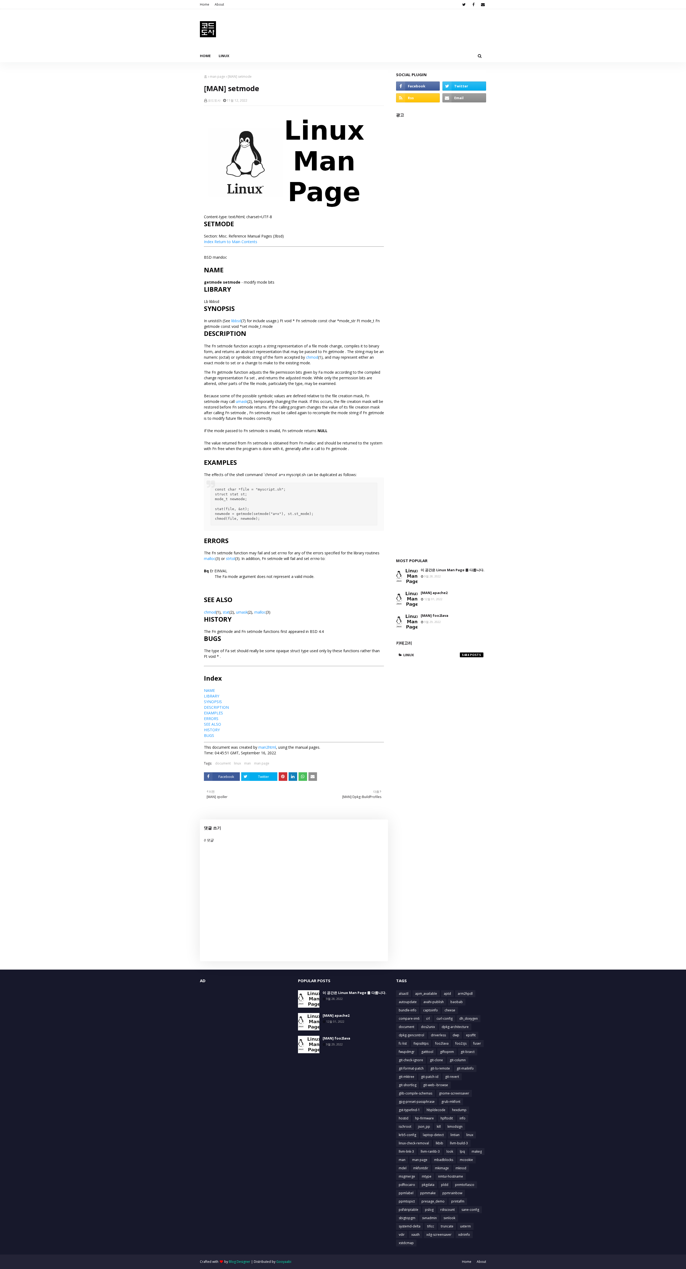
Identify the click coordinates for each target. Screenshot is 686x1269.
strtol (230, 558)
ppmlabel (406, 1193)
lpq (462, 1151)
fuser (477, 1043)
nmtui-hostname (450, 1176)
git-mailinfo (465, 1068)
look (449, 1151)
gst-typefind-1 (409, 1110)
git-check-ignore (411, 1060)
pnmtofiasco (464, 1184)
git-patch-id (429, 1076)
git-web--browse (435, 1085)
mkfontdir (420, 1168)
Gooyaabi (283, 1261)
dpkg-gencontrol (411, 1035)
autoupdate (408, 1002)
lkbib (439, 1143)
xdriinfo (464, 1234)
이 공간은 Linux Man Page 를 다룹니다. (452, 569)
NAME (209, 690)
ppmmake (428, 1193)
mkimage (442, 1168)
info (462, 1118)
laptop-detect (433, 1135)
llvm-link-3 (406, 1151)
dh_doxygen (468, 1018)
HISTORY (212, 729)
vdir (402, 1234)
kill (439, 1126)
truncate (447, 1226)
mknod (461, 1168)
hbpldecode (436, 1110)
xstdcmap (406, 1243)
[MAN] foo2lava (434, 615)
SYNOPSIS (213, 701)
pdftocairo (407, 1184)
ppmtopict (407, 1201)
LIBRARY (211, 696)
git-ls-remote (440, 1068)
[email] (482, 4)
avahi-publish (433, 1002)
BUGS (209, 735)
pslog (429, 1209)
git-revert (452, 1076)
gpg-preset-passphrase (417, 1101)
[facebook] (473, 4)
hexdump (459, 1110)
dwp (456, 1035)
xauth (415, 1234)
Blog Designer (239, 1261)
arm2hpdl (465, 993)
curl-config (445, 1018)
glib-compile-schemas (415, 1093)
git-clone (436, 1060)
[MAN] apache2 (434, 592)
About (219, 4)
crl (428, 1018)
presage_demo (433, 1201)
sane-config (470, 1209)
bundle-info (407, 1010)
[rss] (418, 97)
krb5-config (407, 1135)
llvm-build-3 (459, 1143)
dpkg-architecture (455, 1027)
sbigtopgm (407, 1218)
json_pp (424, 1126)
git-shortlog (407, 1085)
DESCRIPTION (216, 707)
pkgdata (428, 1184)
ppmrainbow (452, 1193)
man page (217, 76)
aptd (447, 993)
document (223, 763)
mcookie (466, 1159)
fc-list (403, 1043)
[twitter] (464, 4)
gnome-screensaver (454, 1093)
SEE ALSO (212, 724)
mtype (426, 1176)
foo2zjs (461, 1043)
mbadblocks (443, 1159)
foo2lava (442, 1043)
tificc (430, 1226)
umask (241, 401)
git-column (458, 1060)
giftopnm (447, 1051)
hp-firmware (424, 1118)
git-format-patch (411, 1068)
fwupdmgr (407, 1051)
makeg (477, 1151)
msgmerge (407, 1176)
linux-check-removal (414, 1143)
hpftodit (447, 1118)
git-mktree (406, 1076)
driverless (438, 1035)
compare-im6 (409, 1018)
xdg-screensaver (439, 1234)
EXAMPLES (213, 712)
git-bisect (468, 1051)
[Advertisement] (441, 335)
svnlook (449, 1218)
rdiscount (447, 1209)
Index (208, 241)
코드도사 (214, 100)
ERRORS (211, 718)
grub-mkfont (450, 1101)
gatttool (427, 1051)
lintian (455, 1135)
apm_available (426, 993)
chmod (312, 357)
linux (237, 763)
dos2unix (428, 1027)
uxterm (465, 1226)
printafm (457, 1201)
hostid (403, 1118)
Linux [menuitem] (224, 55)
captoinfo (430, 1010)
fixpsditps (420, 1043)
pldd (444, 1184)
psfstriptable (408, 1209)
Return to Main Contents (235, 241)
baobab (456, 1002)
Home (204, 4)
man (247, 763)
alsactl (403, 993)
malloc (209, 558)
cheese (450, 1010)
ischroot (405, 1126)
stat (226, 612)
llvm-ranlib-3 (430, 1151)
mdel (403, 1168)
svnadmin (429, 1218)
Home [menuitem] (205, 55)
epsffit (471, 1035)
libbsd (236, 320)
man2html (267, 747)
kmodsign (455, 1126)
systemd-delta (409, 1226)
